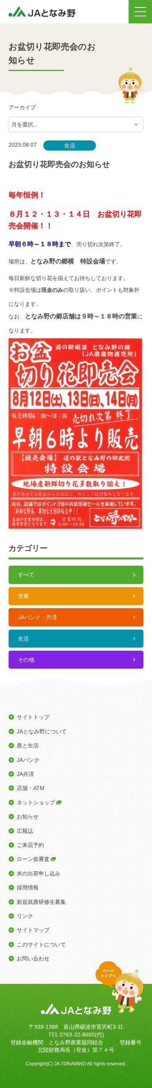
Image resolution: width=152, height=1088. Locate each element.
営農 (23, 596)
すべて (26, 575)
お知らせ (28, 816)
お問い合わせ (33, 958)
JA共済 (25, 774)
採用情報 (28, 887)
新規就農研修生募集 (41, 902)
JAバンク (28, 760)
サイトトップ (33, 717)
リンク (25, 916)
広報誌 (25, 831)
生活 (23, 638)
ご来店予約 (30, 845)
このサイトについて (41, 944)
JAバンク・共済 (37, 617)
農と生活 (28, 745)
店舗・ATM (30, 788)
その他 (26, 660)
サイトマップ (33, 930)
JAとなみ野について (42, 731)
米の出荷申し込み (38, 873)
